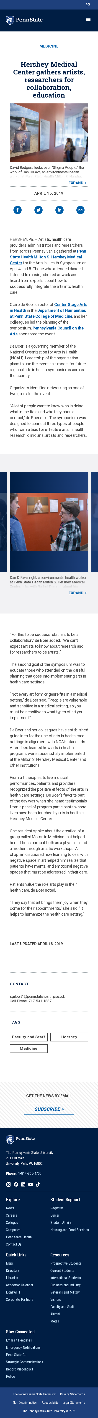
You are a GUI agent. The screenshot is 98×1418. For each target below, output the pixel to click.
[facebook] (17, 210)
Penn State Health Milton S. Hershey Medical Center (48, 257)
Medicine (49, 46)
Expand (76, 183)
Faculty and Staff (28, 1037)
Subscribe (47, 1109)
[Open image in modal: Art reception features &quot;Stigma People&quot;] (49, 522)
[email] (80, 210)
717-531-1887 (40, 1001)
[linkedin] (59, 210)
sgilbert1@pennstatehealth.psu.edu (37, 996)
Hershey (69, 1037)
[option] (49, 533)
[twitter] (38, 210)
